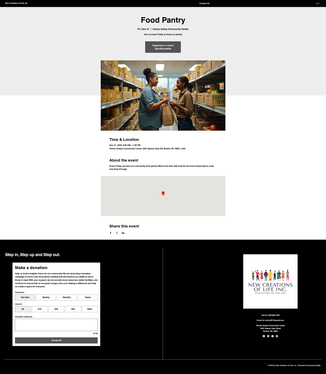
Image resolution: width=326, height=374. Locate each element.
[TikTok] (276, 336)
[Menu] (317, 4)
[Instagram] (268, 336)
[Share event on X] (117, 233)
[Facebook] (263, 336)
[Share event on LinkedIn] (123, 233)
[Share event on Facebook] (110, 233)
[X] (272, 336)
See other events (163, 48)
